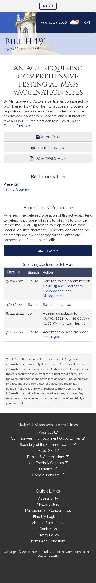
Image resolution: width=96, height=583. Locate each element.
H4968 (54, 337)
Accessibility (48, 498)
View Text (50, 136)
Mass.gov (46, 432)
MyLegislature (48, 504)
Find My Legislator (48, 517)
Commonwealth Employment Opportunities (46, 438)
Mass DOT (46, 451)
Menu (50, 6)
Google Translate (46, 475)
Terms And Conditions (48, 541)
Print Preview (50, 147)
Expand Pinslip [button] (16, 126)
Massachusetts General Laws (48, 511)
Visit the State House (48, 523)
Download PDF (49, 158)
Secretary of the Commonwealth (46, 445)
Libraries (46, 469)
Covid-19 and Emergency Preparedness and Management (63, 291)
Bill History (47, 250)
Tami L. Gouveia (16, 189)
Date (11, 272)
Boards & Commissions (46, 457)
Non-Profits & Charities (46, 463)
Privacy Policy (48, 535)
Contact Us (48, 529)
